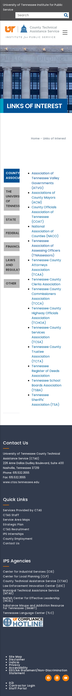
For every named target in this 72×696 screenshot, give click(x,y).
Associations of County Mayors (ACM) (43, 197)
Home (35, 138)
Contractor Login (22, 686)
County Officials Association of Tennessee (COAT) (44, 214)
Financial (13, 246)
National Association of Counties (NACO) (45, 231)
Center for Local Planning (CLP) (26, 576)
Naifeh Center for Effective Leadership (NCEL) (31, 599)
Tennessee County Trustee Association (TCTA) (46, 354)
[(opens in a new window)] (48, 678)
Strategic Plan (13, 524)
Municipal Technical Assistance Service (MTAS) (31, 592)
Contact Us (11, 543)
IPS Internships (13, 534)
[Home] (32, 32)
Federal (12, 233)
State (11, 219)
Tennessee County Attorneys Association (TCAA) (46, 267)
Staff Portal (18, 688)
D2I (11, 683)
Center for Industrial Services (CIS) (28, 572)
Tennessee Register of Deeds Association (45, 371)
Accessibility (18, 668)
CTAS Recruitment (16, 529)
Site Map (15, 657)
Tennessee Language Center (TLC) (28, 613)
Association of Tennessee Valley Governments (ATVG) (45, 180)
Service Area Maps (16, 520)
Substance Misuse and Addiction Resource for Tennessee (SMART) (33, 607)
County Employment (18, 539)
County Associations (13, 175)
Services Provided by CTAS (22, 510)
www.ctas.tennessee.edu (21, 482)
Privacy (14, 665)
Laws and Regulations (13, 265)
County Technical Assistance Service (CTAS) (35, 581)
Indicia (14, 662)
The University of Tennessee (13, 198)
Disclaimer (17, 659)
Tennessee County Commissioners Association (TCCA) (46, 296)
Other (11, 283)
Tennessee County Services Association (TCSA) (46, 334)
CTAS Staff (11, 515)
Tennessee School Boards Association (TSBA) (46, 385)
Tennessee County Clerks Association (46, 282)
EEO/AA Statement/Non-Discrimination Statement (38, 672)
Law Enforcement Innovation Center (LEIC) (34, 586)
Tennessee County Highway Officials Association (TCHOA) (46, 315)
